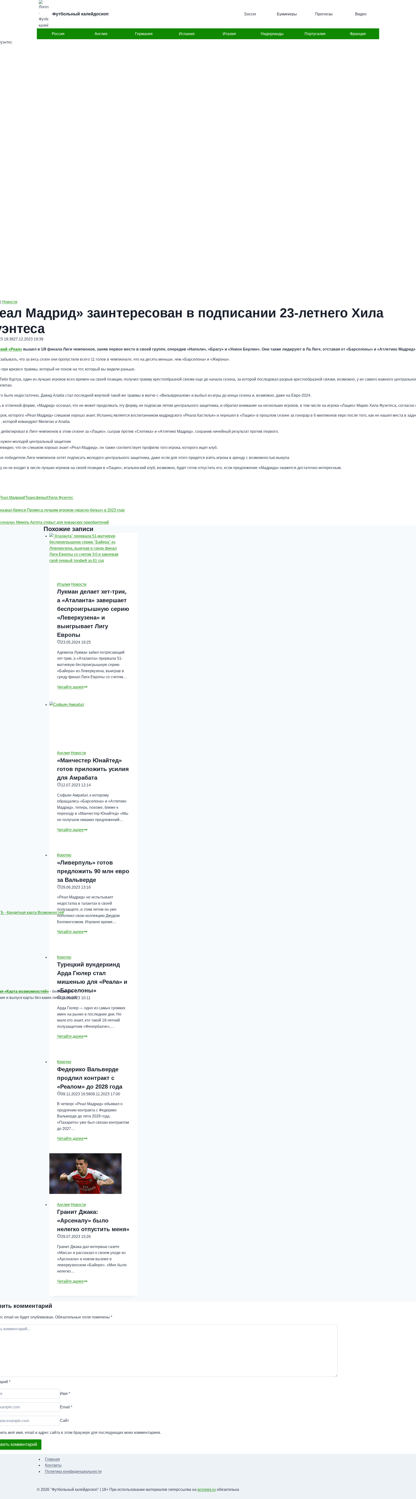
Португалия (315, 34)
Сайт (64, 1421)
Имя (65, 1394)
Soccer (250, 14)
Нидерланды (272, 34)
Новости (9, 302)
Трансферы (34, 497)
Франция (358, 34)
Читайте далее (72, 687)
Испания (187, 34)
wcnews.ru (206, 1489)
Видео (360, 14)
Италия (229, 34)
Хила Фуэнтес (59, 497)
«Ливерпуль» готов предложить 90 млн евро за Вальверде (93, 871)
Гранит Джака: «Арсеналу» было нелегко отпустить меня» (93, 1220)
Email (66, 1407)
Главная (52, 1459)
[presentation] (93, 553)
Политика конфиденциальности (73, 1471)
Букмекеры (287, 14)
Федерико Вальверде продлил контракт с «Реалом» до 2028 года (89, 1078)
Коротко (64, 855)
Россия (58, 34)
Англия (101, 34)
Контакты (53, 1465)
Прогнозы (324, 14)
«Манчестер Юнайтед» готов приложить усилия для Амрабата (93, 769)
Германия (144, 34)
